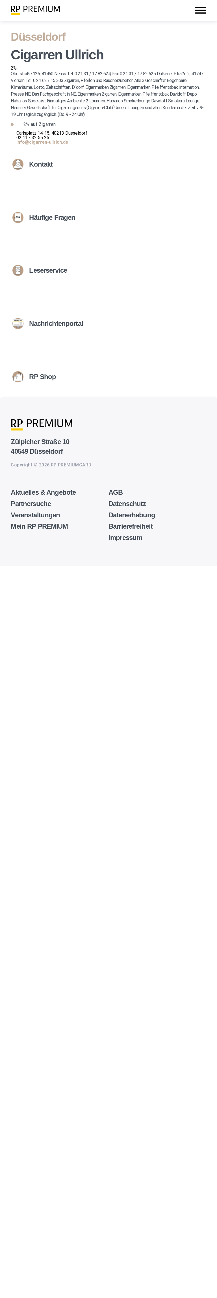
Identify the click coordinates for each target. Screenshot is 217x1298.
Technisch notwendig (10, 1024)
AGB (115, 492)
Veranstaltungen (35, 515)
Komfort (8, 1222)
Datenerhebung (131, 515)
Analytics (9, 1085)
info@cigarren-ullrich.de (42, 142)
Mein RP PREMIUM (39, 526)
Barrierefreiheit (130, 526)
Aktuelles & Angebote (43, 492)
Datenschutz (127, 503)
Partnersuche (31, 503)
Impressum (125, 537)
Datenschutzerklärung (22, 1010)
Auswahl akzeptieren (11, 1288)
